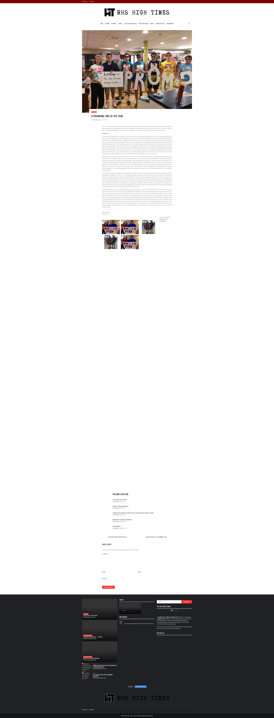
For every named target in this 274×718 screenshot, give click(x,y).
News (102, 23)
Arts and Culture (143, 23)
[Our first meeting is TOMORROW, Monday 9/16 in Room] (149, 647)
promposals (162, 221)
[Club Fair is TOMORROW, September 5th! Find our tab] (137, 645)
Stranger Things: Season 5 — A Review (92, 637)
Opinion (107, 23)
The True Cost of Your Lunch (120, 500)
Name (104, 572)
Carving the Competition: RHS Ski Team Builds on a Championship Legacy (105, 666)
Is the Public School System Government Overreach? (103, 675)
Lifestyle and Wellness (130, 23)
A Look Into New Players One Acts (117, 537)
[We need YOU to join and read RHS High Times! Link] (137, 628)
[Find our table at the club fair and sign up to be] (125, 664)
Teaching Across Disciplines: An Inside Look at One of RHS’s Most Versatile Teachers (133, 513)
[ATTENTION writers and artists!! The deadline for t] (125, 642)
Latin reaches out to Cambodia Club (156, 537)
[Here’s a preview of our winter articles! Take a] (125, 631)
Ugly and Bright (117, 526)
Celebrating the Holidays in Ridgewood (122, 520)
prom (166, 219)
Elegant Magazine (141, 715)
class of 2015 (166, 217)
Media (151, 23)
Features (113, 23)
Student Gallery (159, 23)
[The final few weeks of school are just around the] (149, 665)
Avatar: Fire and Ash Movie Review (91, 658)
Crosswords (170, 23)
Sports (120, 23)
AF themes (150, 715)
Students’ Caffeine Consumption (120, 506)
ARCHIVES (91, 1)
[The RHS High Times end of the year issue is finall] (137, 671)
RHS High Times (97, 120)
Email (140, 572)
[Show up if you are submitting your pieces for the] (149, 628)
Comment (105, 554)
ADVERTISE (85, 1)
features (161, 219)
